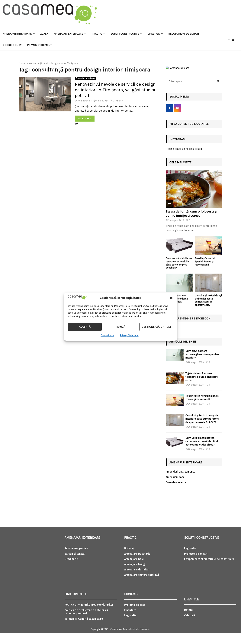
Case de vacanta (176, 482)
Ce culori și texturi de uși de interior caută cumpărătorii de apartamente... (208, 300)
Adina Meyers (85, 100)
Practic (97, 33)
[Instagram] (234, 39)
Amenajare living (134, 564)
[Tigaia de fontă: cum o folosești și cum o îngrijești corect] (194, 189)
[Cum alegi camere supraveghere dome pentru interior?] (179, 283)
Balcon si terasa (75, 553)
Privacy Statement (129, 335)
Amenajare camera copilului (141, 574)
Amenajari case (175, 477)
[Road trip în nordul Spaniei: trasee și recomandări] (208, 245)
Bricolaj (129, 548)
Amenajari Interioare (17, 33)
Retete (188, 610)
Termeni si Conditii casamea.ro (84, 618)
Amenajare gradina (76, 548)
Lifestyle (154, 33)
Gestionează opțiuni (156, 326)
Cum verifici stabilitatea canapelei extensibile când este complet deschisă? (179, 263)
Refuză (120, 326)
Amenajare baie (134, 559)
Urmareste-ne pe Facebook (189, 318)
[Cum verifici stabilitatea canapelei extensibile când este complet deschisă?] (179, 245)
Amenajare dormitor (137, 569)
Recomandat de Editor (183, 33)
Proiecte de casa (134, 605)
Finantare (130, 610)
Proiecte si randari (195, 553)
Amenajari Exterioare (68, 33)
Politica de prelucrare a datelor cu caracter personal (86, 612)
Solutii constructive (125, 33)
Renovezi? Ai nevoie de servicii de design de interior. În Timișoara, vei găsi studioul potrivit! (116, 90)
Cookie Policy (107, 335)
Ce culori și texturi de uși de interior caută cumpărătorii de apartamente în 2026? (202, 419)
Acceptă (85, 326)
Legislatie (130, 615)
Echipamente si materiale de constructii (209, 559)
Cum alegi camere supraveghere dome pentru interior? (202, 354)
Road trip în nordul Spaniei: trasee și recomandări (205, 261)
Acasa (44, 33)
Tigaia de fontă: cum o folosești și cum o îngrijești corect (191, 213)
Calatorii (189, 615)
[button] (171, 298)
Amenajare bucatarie (137, 553)
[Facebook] (230, 39)
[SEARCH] (218, 81)
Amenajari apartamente (180, 471)
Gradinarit (71, 559)
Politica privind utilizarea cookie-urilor (89, 604)
